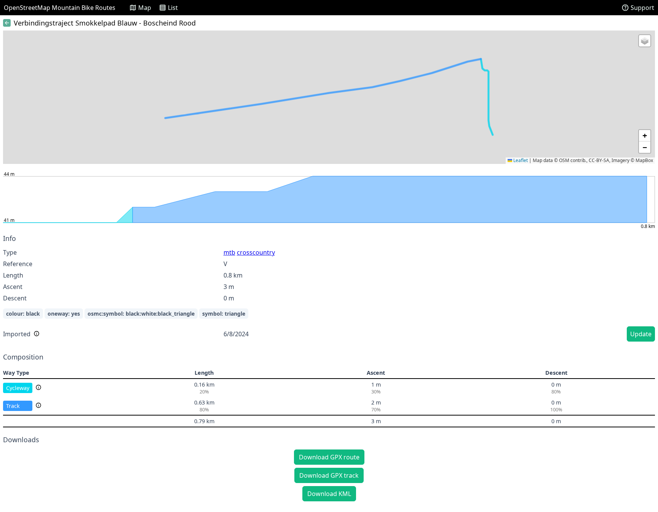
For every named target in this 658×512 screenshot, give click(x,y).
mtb (229, 252)
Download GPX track (329, 475)
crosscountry (256, 252)
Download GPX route (329, 457)
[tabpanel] (329, 289)
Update (641, 334)
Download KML (329, 494)
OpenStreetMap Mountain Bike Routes (59, 7)
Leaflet (520, 160)
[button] (644, 41)
